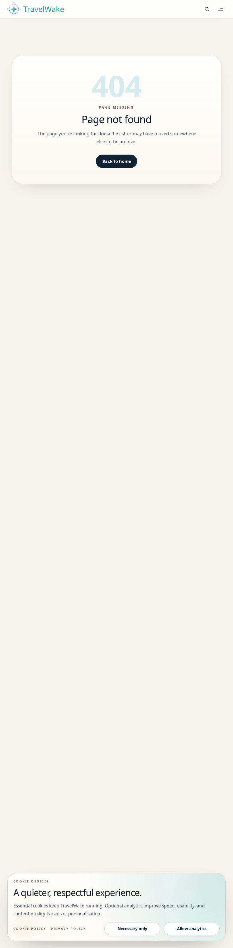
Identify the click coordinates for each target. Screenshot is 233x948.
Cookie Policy (29, 928)
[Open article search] (207, 9)
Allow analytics (192, 928)
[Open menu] (220, 9)
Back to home (116, 161)
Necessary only (132, 928)
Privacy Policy (68, 928)
